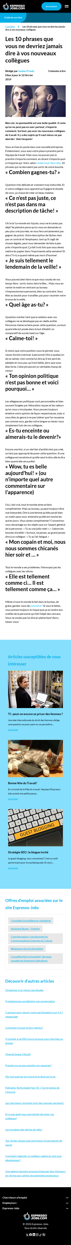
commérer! (36, 605)
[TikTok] (40, 1235)
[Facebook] (30, 1235)
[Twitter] (27, 1235)
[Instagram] (37, 1235)
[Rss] (43, 1235)
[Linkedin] (34, 1235)
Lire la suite (13, 730)
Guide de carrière (13, 17)
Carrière (10, 26)
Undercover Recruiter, (48, 162)
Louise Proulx (26, 70)
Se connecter (51, 6)
